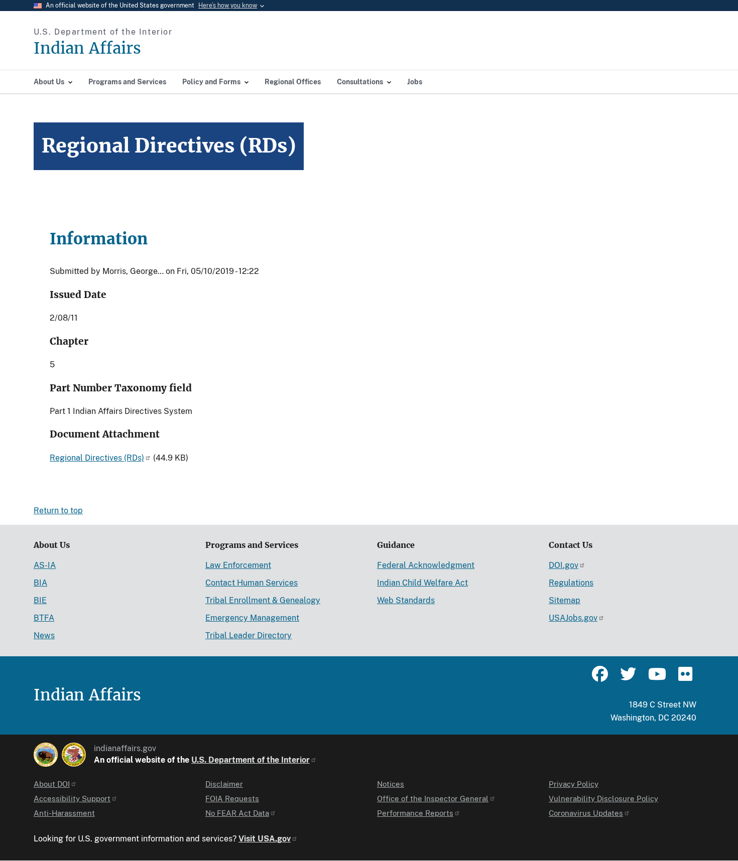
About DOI (52, 784)
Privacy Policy (573, 784)
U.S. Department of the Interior (250, 760)
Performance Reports (415, 813)
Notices (390, 784)
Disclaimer (224, 784)
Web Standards (406, 600)
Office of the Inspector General (432, 798)
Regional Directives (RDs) (97, 458)
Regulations (571, 583)
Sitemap (564, 600)
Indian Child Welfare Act (422, 583)
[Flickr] (684, 678)
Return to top (58, 510)
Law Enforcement (238, 565)
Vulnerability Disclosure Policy (603, 798)
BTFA (44, 618)
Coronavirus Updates (586, 813)
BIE (40, 600)
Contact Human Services (251, 583)
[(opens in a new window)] (46, 755)
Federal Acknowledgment (425, 565)
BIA (40, 583)
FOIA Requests (232, 798)
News (44, 635)
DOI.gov (563, 565)
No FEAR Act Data (237, 813)
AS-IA (45, 565)
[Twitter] (628, 678)
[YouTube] (656, 678)
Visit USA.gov (264, 838)
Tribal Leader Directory (248, 635)
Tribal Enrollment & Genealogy (262, 600)
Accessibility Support (72, 798)
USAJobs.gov (573, 618)
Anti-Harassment (64, 813)
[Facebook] (600, 678)
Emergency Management (252, 618)
